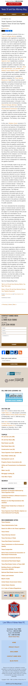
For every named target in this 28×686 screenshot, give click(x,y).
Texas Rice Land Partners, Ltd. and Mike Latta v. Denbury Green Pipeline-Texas (13, 68)
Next (15, 304)
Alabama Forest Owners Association (15, 414)
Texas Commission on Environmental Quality (12, 545)
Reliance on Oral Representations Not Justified (12, 501)
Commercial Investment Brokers (11, 557)
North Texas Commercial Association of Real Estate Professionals (13, 553)
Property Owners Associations (11, 462)
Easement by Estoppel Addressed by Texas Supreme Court (12, 491)
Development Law (7, 459)
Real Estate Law (7, 443)
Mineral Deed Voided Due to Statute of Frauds (12, 507)
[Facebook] (3, 352)
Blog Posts (14, 661)
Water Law (5, 470)
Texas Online (5, 531)
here (6, 411)
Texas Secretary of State (8, 538)
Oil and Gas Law (9, 294)
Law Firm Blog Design (13, 683)
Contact (14, 14)
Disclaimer (14, 651)
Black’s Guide (5, 578)
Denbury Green (13, 123)
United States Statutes (8, 585)
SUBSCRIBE (14, 364)
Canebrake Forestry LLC (8, 425)
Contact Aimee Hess (14, 656)
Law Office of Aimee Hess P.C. (19, 679)
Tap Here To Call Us (14, 3)
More (23, 14)
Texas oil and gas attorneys (9, 105)
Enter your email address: (9, 358)
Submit (14, 344)
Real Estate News (7, 446)
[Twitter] (8, 352)
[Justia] (16, 352)
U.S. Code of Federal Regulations (11, 588)
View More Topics (6, 476)
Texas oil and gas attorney (9, 36)
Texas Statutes (5, 522)
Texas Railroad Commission (9, 108)
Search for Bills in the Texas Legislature (13, 528)
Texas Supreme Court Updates (11, 452)
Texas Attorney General (8, 535)
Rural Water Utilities (8, 455)
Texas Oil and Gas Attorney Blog (14, 9)
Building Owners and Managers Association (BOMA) (10, 568)
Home (4, 14)
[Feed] (20, 352)
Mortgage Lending (7, 473)
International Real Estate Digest (10, 561)
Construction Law (8, 449)
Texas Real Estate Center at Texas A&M (13, 564)
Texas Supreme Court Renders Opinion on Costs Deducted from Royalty (14, 512)
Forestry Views (5, 423)
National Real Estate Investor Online (12, 572)
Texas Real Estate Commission (10, 541)
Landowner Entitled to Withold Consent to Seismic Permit (14, 496)
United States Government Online (11, 582)
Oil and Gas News (8, 440)
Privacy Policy (14, 647)
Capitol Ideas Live (6, 412)
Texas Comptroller (6, 549)
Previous (4, 304)
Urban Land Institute (7, 575)
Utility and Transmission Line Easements (13, 466)
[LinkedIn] (12, 352)
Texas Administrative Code (9, 525)
